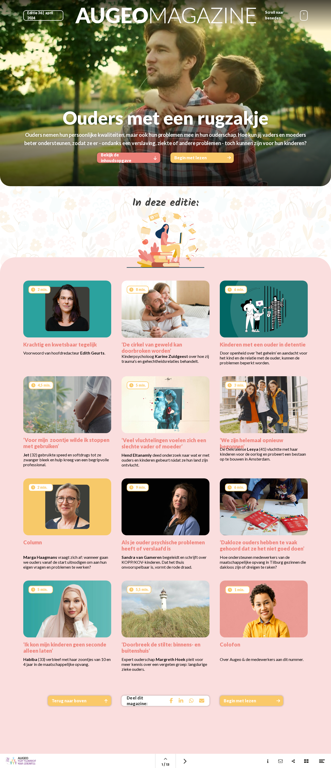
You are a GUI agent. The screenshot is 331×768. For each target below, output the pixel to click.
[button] (79, 701)
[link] (202, 701)
